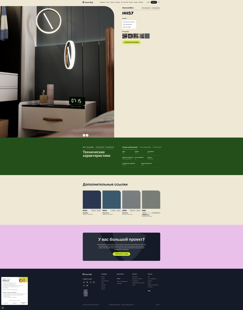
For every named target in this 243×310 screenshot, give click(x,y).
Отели (133, 284)
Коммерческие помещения (138, 282)
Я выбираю (14, 303)
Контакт (154, 2)
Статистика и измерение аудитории (10, 297)
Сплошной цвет (105, 280)
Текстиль (103, 287)
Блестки (103, 289)
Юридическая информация (114, 304)
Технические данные (130, 22)
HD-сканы (150, 287)
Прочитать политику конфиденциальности (10, 289)
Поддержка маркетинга (153, 284)
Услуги (107, 2)
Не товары (5, 303)
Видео (149, 282)
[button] (2, 307)
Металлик (103, 284)
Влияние (136, 2)
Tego (149, 290)
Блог (149, 276)
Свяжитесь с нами (121, 254)
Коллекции (104, 274)
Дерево (103, 276)
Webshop (141, 2)
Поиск (148, 2)
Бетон (102, 282)
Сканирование (128, 24)
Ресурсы (150, 274)
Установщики (135, 280)
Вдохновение (120, 274)
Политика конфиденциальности (127, 304)
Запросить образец (131, 42)
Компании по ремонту (137, 278)
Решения (134, 274)
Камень (103, 278)
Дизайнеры (135, 276)
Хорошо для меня (23, 303)
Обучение (117, 2)
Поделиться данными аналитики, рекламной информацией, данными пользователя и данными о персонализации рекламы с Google (14, 295)
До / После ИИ (124, 2)
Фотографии (128, 27)
